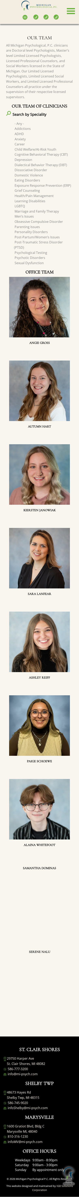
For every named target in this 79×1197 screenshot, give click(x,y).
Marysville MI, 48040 (22, 1131)
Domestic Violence (29, 175)
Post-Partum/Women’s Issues (37, 237)
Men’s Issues (24, 216)
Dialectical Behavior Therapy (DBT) (41, 165)
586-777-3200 (17, 1069)
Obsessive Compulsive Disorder (39, 221)
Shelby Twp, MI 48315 (23, 1097)
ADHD (19, 134)
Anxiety (20, 139)
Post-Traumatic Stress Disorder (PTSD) (38, 245)
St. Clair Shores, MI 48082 (26, 1063)
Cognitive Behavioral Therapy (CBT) (41, 154)
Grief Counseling (27, 190)
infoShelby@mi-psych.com (27, 1108)
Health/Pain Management (34, 196)
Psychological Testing (31, 252)
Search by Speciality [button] (29, 114)
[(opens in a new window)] (4, 14)
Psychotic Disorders (30, 257)
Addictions (23, 128)
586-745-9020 (17, 1103)
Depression (23, 159)
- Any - (19, 123)
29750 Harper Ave (20, 1058)
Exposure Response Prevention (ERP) (43, 185)
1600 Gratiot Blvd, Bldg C (25, 1126)
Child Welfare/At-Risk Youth (35, 149)
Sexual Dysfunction (29, 263)
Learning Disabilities (30, 201)
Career (20, 144)
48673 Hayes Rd (19, 1092)
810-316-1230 (17, 1136)
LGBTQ (20, 206)
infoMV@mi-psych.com (25, 1142)
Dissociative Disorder (31, 170)
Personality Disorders (31, 232)
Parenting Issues (27, 227)
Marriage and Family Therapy (37, 211)
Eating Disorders (27, 180)
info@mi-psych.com (22, 1074)
